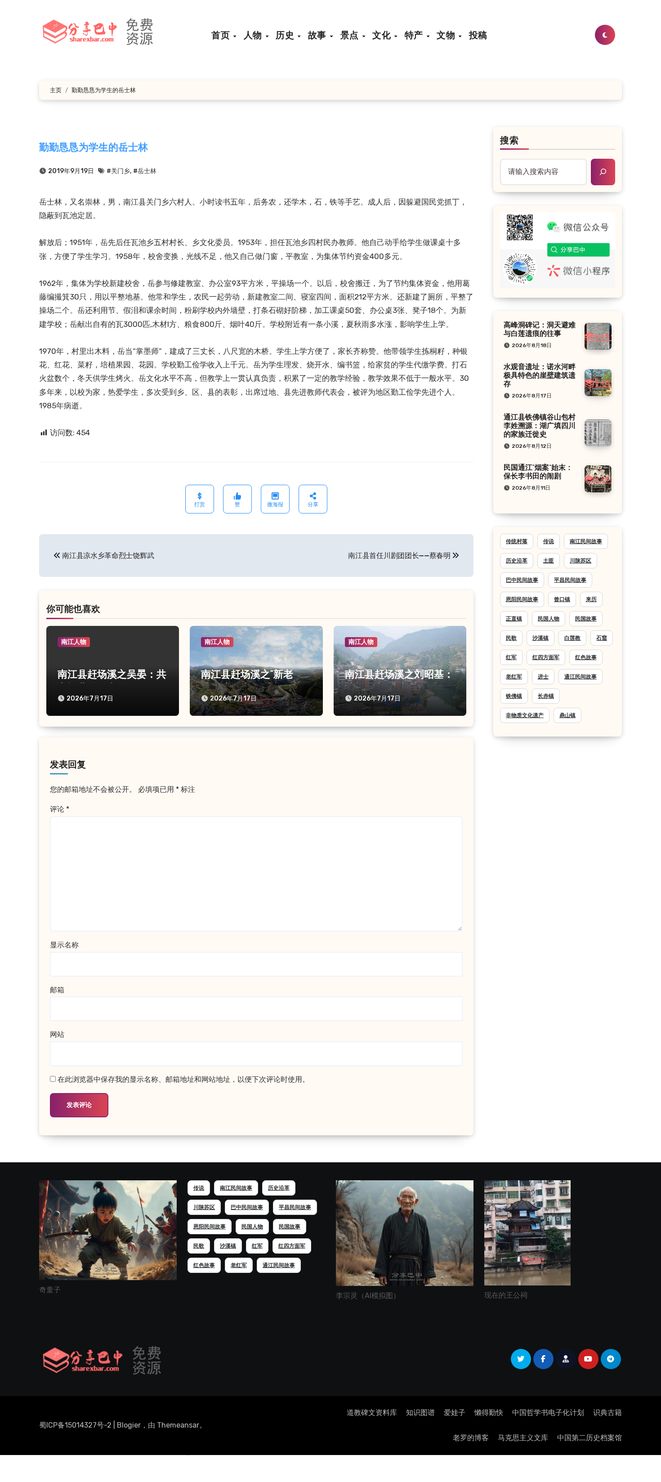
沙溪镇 (540, 638)
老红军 (514, 677)
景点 (351, 35)
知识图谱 (420, 1412)
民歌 (511, 638)
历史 (286, 35)
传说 (548, 541)
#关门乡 (118, 171)
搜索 (509, 141)
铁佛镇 (514, 696)
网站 (57, 1034)
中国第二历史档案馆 (589, 1437)
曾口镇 (562, 599)
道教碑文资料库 (372, 1412)
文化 (382, 35)
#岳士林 (144, 171)
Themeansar (178, 1425)
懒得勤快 (488, 1412)
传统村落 (516, 541)
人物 (254, 35)
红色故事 (586, 657)
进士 (543, 677)
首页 (221, 35)
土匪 (548, 561)
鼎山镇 (567, 715)
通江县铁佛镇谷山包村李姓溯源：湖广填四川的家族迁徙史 (540, 426)
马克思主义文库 (523, 1437)
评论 (59, 809)
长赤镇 (546, 696)
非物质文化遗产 (525, 715)
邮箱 (57, 990)
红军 (511, 657)
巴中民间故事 (522, 580)
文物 (447, 35)
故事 (318, 35)
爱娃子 (454, 1412)
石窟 (601, 638)
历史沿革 (516, 561)
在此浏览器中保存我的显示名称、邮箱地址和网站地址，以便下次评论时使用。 (183, 1079)
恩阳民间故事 (522, 599)
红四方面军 (545, 657)
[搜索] (603, 172)
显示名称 (64, 945)
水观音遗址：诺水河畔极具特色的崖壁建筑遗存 (540, 376)
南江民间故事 (586, 541)
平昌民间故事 (570, 580)
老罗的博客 (471, 1437)
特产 (415, 35)
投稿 (478, 35)
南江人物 (73, 642)
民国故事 (586, 619)
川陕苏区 (580, 561)
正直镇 (514, 619)
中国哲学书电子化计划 (548, 1412)
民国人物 (548, 619)
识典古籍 (607, 1412)
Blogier (129, 1425)
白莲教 (572, 638)
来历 (591, 599)
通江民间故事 (580, 677)
